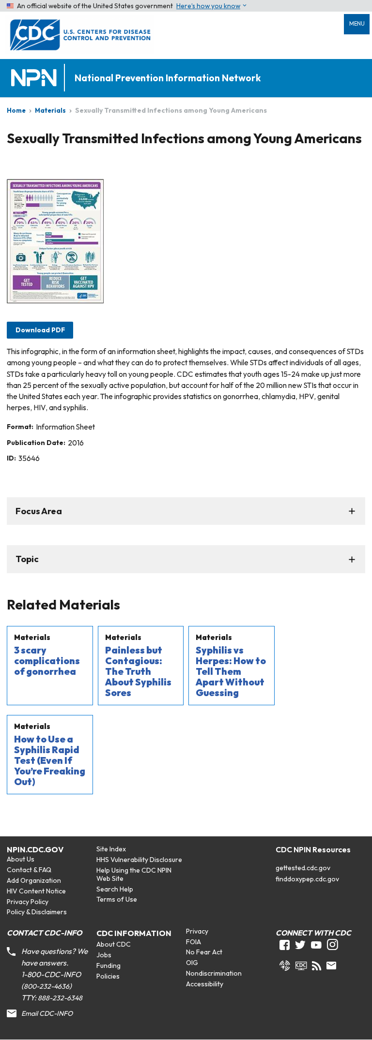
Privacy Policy (27, 901)
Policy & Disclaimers (37, 911)
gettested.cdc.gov (303, 867)
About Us (20, 859)
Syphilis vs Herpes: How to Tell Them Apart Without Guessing (231, 671)
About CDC (113, 944)
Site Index (111, 849)
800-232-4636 (46, 986)
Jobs (103, 955)
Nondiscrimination (214, 973)
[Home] (36, 78)
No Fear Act (204, 952)
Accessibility (204, 984)
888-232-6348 (60, 998)
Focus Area (39, 511)
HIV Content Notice (36, 891)
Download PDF (40, 330)
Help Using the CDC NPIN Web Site (133, 874)
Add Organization (34, 880)
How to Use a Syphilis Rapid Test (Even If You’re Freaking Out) (49, 760)
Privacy (197, 931)
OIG (192, 962)
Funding (108, 965)
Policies (108, 976)
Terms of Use (116, 899)
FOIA (193, 941)
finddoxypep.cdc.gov (307, 879)
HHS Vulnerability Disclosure (139, 859)
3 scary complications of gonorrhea (47, 660)
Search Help (114, 889)
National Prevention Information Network (168, 78)
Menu (357, 23)
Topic (27, 559)
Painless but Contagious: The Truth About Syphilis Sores (138, 671)
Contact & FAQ (29, 869)
